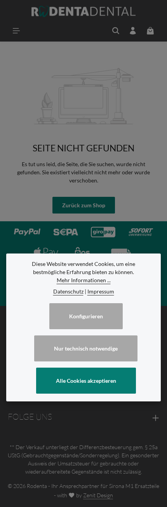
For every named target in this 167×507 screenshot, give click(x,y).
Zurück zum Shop (83, 205)
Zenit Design (98, 495)
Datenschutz (68, 291)
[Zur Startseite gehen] (83, 11)
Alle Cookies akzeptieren (86, 380)
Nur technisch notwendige (86, 348)
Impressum (100, 291)
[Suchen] (116, 30)
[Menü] (16, 30)
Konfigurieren (86, 316)
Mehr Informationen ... (84, 280)
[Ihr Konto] (133, 30)
